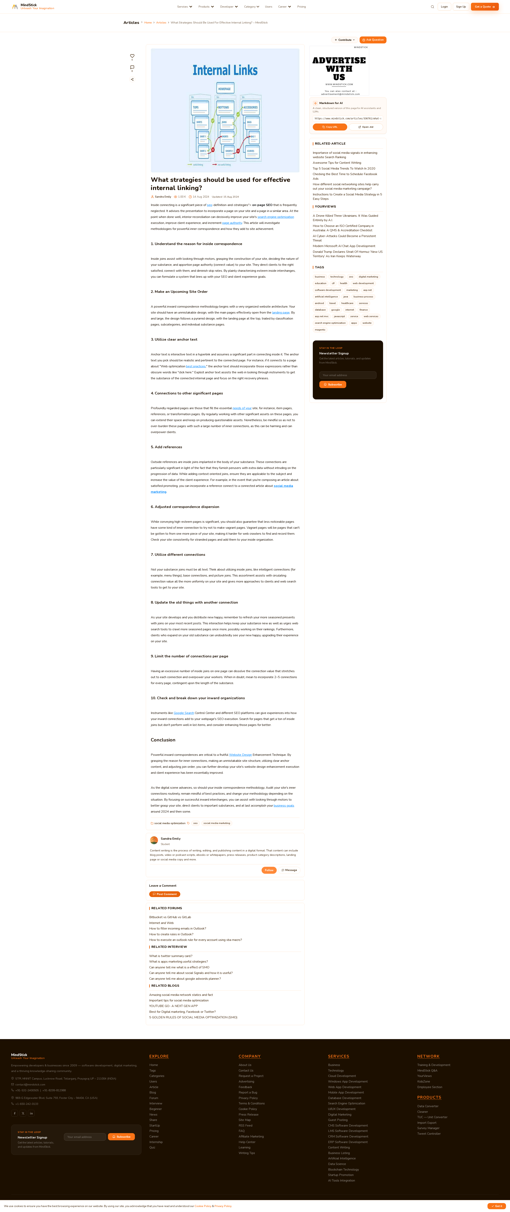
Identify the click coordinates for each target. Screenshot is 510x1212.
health (343, 283)
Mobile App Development (346, 1092)
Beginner (155, 1109)
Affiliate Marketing (251, 1136)
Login (444, 7)
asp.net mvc (322, 316)
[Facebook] (14, 1113)
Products (204, 7)
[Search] (432, 6)
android (319, 303)
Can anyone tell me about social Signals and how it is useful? (191, 973)
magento (320, 329)
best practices (196, 366)
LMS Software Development (348, 1131)
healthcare (347, 303)
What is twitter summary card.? (170, 956)
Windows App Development (348, 1082)
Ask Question (375, 40)
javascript (339, 316)
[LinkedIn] (31, 1113)
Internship (156, 1142)
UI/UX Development (342, 1109)
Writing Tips (247, 1153)
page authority (232, 223)
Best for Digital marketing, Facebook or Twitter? (182, 1012)
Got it (498, 1206)
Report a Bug (248, 1092)
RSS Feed (245, 1126)
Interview (155, 1103)
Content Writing (339, 1147)
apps (354, 323)
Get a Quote (483, 7)
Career (282, 7)
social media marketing (217, 823)
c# (333, 283)
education (320, 283)
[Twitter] (23, 1113)
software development (328, 290)
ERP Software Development (348, 1142)
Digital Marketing (339, 1115)
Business (334, 1065)
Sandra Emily (163, 197)
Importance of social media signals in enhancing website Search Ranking (345, 155)
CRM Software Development (348, 1136)
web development (363, 283)
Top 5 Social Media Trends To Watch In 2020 (344, 168)
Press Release (249, 1115)
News (153, 1115)
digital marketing (368, 276)
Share (153, 1120)
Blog (152, 1092)
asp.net (367, 290)
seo (209, 205)
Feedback (245, 1087)
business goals (284, 805)
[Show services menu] (191, 6)
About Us (245, 1065)
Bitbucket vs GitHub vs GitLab (170, 917)
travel (333, 303)
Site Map (245, 1120)
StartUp (154, 1126)
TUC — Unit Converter (432, 1117)
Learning (244, 1147)
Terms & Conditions (252, 1103)
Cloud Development (342, 1076)
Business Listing (339, 1153)
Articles (161, 23)
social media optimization (169, 823)
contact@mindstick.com (30, 1084)
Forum (153, 1098)
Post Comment (167, 894)
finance (364, 309)
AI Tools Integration (341, 1181)
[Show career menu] (289, 6)
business (320, 276)
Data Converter (427, 1106)
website (367, 323)
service (354, 316)
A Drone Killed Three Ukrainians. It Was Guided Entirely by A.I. (345, 218)
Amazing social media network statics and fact (181, 995)
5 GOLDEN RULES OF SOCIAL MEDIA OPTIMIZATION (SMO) (193, 1017)
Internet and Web (161, 923)
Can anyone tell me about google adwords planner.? (185, 979)
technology (337, 276)
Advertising (246, 1082)
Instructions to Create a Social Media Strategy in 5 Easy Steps (347, 196)
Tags (152, 1071)
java (345, 296)
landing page (281, 312)
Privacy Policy (248, 1098)
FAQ (242, 1131)
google (335, 309)
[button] (132, 57)
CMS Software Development (348, 1126)
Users (268, 7)
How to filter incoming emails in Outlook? (177, 928)
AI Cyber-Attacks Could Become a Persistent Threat (344, 238)
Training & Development (433, 1065)
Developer (226, 7)
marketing (352, 290)
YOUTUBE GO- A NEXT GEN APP (173, 1006)
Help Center (247, 1142)
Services (182, 7)
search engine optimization (276, 217)
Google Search (184, 713)
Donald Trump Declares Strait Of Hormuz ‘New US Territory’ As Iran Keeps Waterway (348, 254)
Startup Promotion (341, 1175)
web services (371, 316)
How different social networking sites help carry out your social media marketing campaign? (346, 186)
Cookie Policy (248, 1109)
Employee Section (429, 1087)
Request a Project (251, 1076)
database (320, 309)
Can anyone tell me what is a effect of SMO (179, 967)
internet (349, 309)
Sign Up (461, 7)
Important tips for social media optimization (179, 1000)
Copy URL (331, 126)
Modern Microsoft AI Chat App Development (344, 246)
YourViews (424, 1076)
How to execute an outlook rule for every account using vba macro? (195, 940)
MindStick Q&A (427, 1071)
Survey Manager (428, 1128)
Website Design (240, 755)
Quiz (152, 1147)
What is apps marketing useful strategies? (178, 961)
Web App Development (344, 1087)
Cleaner (422, 1112)
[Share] (132, 79)
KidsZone (423, 1082)
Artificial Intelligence (342, 1158)
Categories (156, 1076)
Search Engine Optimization (346, 1103)
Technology (336, 1071)
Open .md (367, 126)
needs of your (242, 408)
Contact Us (246, 1071)
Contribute (344, 39)
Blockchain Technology (343, 1170)
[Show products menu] (212, 6)
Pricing (301, 7)
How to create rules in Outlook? (171, 934)
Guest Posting (338, 1120)
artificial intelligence (326, 296)
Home (148, 23)
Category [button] (250, 7)
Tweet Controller (429, 1134)
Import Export (426, 1123)
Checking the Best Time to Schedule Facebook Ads (345, 176)
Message (291, 870)
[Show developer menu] (236, 6)
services (363, 303)
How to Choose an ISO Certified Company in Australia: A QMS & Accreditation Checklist (343, 228)
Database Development (344, 1098)
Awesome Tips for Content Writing (337, 163)
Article (153, 1087)
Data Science (337, 1164)
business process (363, 296)
